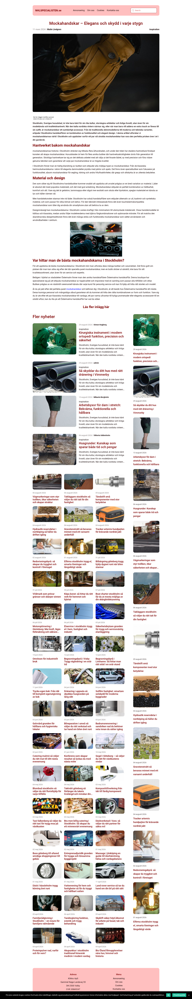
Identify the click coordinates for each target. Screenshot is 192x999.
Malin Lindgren (54, 29)
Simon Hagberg (100, 325)
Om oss (90, 10)
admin (96, 363)
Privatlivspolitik (179, 995)
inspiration (154, 29)
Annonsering (79, 10)
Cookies (100, 10)
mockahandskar (73, 289)
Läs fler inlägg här (96, 307)
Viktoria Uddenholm (102, 435)
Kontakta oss (113, 10)
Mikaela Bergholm (101, 397)
